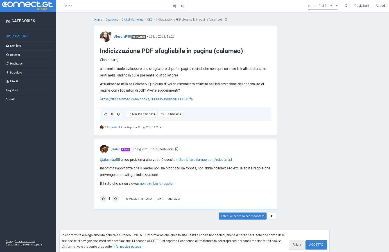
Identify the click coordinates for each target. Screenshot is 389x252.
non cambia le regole (156, 183)
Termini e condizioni (25, 241)
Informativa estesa (127, 246)
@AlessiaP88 (167, 149)
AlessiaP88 (122, 36)
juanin (115, 149)
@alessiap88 (110, 159)
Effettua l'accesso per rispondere (242, 216)
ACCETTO (316, 244)
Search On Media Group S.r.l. (28, 244)
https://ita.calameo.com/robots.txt (204, 159)
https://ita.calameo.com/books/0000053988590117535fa (146, 99)
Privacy (9, 241)
